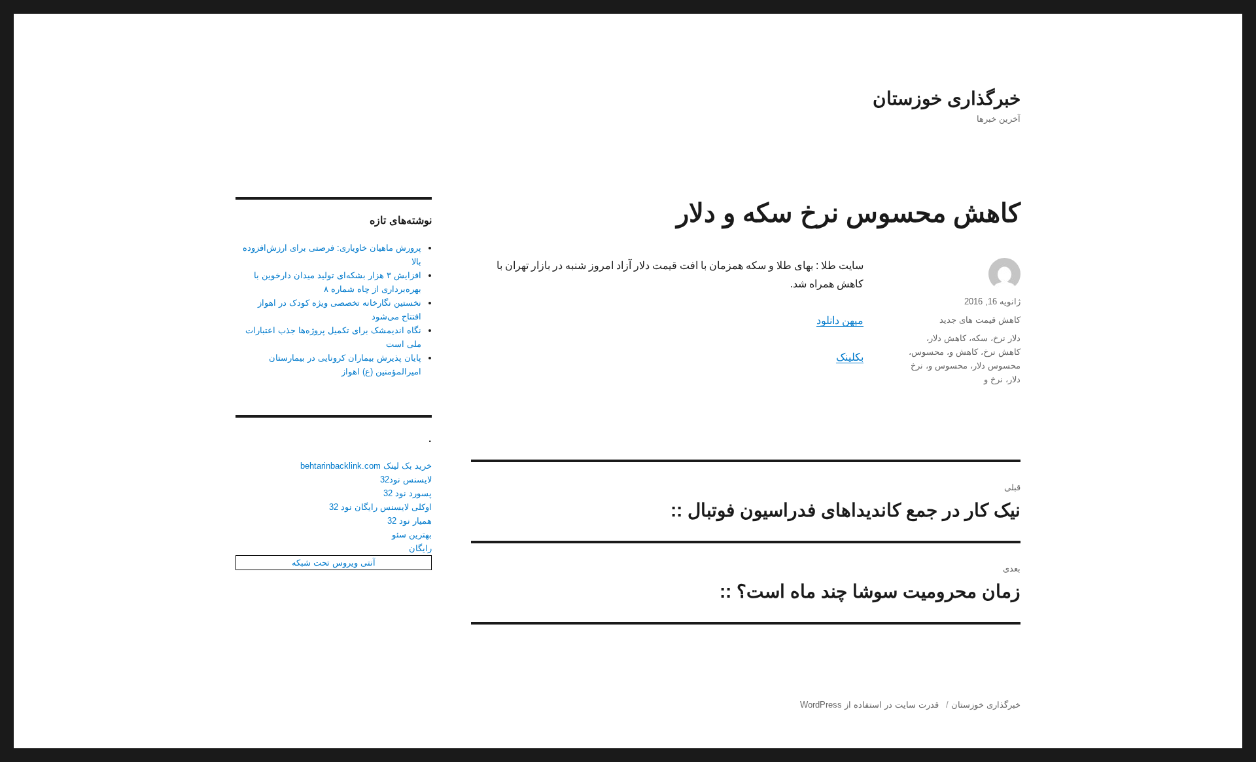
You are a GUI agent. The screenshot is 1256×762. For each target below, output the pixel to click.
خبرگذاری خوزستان (946, 98)
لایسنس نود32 (406, 479)
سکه (979, 338)
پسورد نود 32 (407, 493)
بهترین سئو (412, 534)
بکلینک (850, 357)
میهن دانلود (840, 320)
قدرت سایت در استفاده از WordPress (869, 705)
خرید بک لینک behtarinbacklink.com (366, 466)
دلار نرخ (1006, 338)
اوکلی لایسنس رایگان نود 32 (380, 507)
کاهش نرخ (1001, 352)
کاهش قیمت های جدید (979, 320)
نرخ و (993, 379)
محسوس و (948, 366)
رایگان (420, 548)
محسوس (927, 352)
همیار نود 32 (409, 521)
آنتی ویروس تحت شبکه (333, 563)
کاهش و (963, 352)
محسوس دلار (996, 366)
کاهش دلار (947, 338)
